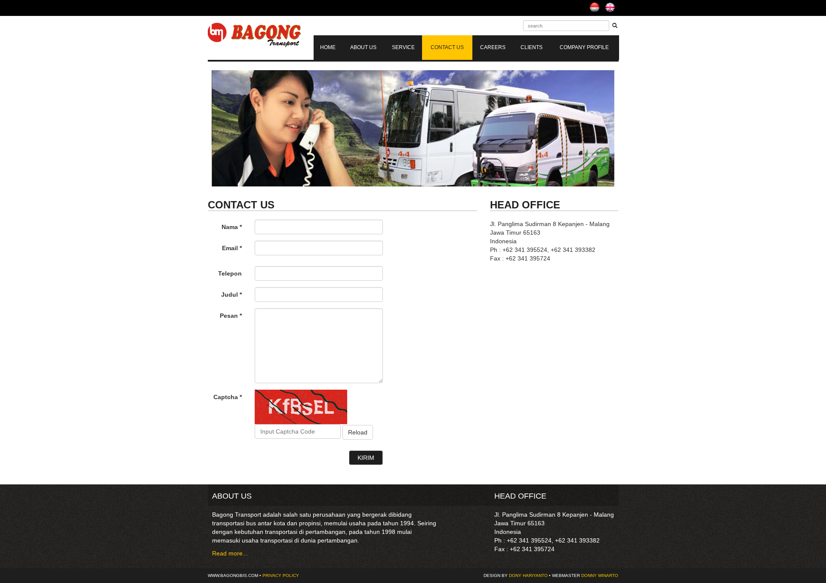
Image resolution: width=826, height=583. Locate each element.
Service (403, 47)
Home (328, 47)
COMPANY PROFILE (584, 47)
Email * (232, 248)
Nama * (232, 226)
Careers (492, 47)
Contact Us (447, 47)
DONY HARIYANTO (528, 575)
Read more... (230, 553)
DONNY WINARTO (599, 575)
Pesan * (231, 315)
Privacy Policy (280, 575)
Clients (531, 47)
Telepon (230, 273)
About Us (363, 47)
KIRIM (366, 457)
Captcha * (227, 397)
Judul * (231, 294)
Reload (357, 432)
